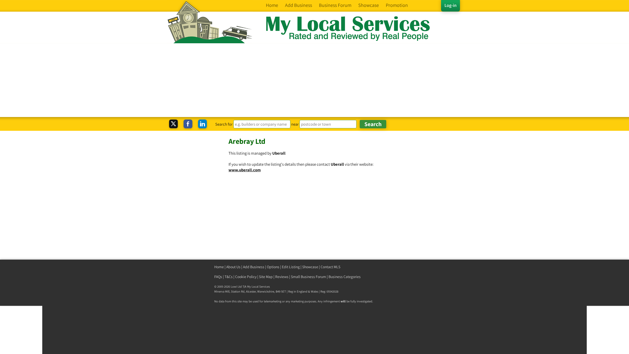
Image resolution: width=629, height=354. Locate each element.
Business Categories (345, 276)
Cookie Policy (246, 276)
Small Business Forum (308, 276)
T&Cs (229, 276)
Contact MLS (330, 267)
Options (273, 267)
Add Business (253, 267)
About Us (233, 267)
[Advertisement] (314, 80)
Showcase (310, 267)
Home (219, 267)
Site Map (266, 276)
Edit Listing (291, 267)
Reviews (281, 276)
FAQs (218, 276)
